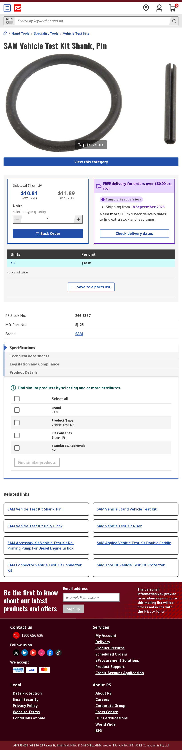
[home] (5, 33)
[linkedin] (24, 652)
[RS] (17, 8)
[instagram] (41, 652)
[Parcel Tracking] (146, 8)
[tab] (91, 348)
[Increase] (77, 219)
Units (17, 205)
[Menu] (7, 8)
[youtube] (33, 652)
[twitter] (16, 652)
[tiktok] (58, 652)
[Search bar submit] (173, 21)
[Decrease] (17, 219)
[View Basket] (172, 8)
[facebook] (50, 652)
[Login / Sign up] (159, 8)
